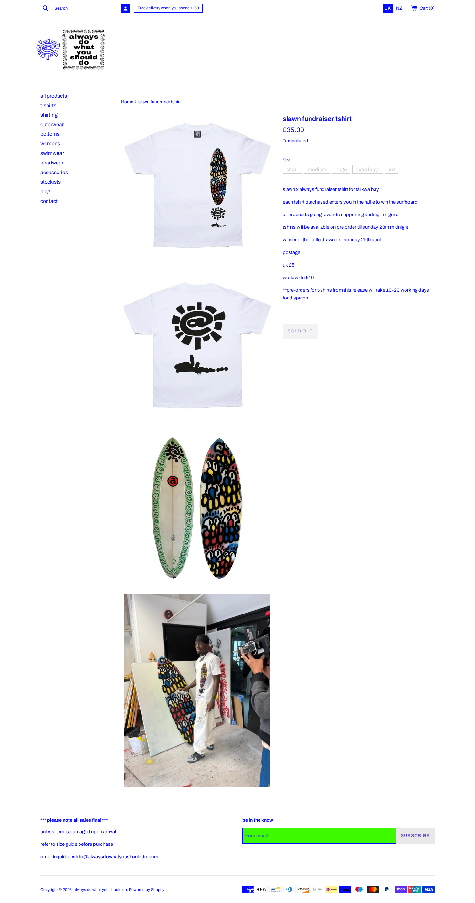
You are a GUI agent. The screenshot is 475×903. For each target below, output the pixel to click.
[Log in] (125, 8)
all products (53, 96)
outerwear (52, 124)
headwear (51, 162)
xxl (392, 169)
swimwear (52, 153)
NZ (399, 8)
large (341, 169)
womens (50, 143)
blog (45, 191)
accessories (54, 172)
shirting (49, 115)
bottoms (49, 134)
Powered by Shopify (146, 889)
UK (388, 8)
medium (317, 169)
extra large (367, 169)
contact (49, 201)
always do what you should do (100, 889)
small (292, 169)
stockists (50, 181)
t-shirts (48, 105)
